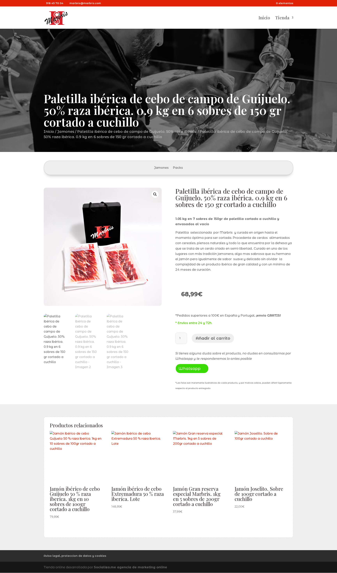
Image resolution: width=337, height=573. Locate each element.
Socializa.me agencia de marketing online (130, 567)
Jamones (65, 131)
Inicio (264, 18)
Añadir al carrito (213, 338)
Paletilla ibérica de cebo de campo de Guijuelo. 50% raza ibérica (137, 131)
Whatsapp (189, 368)
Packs (178, 168)
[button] (155, 194)
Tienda (282, 18)
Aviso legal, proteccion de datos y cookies (75, 556)
